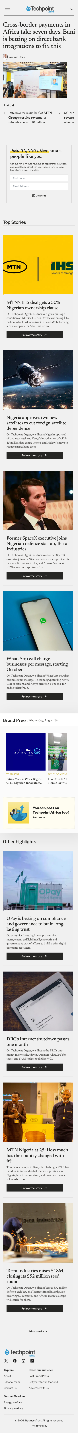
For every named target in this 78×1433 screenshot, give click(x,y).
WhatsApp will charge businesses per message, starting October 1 (37, 664)
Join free (41, 195)
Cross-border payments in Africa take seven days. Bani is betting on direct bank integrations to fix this (39, 36)
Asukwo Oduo (17, 57)
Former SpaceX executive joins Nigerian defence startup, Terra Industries (37, 544)
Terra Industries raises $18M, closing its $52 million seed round (35, 1276)
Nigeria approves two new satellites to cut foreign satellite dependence (36, 423)
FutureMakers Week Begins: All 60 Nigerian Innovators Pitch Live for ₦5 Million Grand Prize (24, 781)
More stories (38, 1331)
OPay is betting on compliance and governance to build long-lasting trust (36, 924)
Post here (37, 817)
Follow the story (31, 335)
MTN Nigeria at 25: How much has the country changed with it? (37, 1155)
